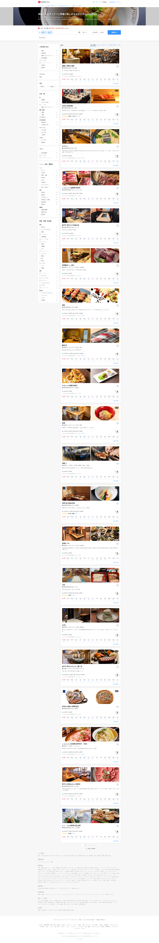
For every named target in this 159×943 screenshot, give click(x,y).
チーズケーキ (96, 873)
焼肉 (83, 867)
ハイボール (102, 894)
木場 (110, 855)
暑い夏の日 (40, 902)
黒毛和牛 (74, 888)
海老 (53, 888)
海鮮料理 (40, 869)
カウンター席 (55, 910)
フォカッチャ (77, 878)
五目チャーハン (46, 882)
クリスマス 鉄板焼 (59, 904)
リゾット (115, 875)
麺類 (92, 867)
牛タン (86, 869)
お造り (49, 869)
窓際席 (68, 910)
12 (117, 569)
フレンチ (103, 869)
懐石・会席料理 (116, 869)
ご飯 (46, 873)
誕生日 (68, 900)
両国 (69, 855)
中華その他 (84, 880)
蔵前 (107, 855)
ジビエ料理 (78, 880)
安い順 (118, 45)
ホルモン (45, 869)
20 (117, 210)
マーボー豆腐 (77, 875)
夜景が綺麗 (109, 902)
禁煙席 (60, 910)
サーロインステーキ (105, 878)
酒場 (76, 904)
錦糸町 (72, 855)
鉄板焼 (75, 873)
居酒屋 (42, 867)
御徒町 (99, 855)
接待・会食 (81, 900)
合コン (60, 900)
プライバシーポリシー (58, 919)
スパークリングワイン (94, 894)
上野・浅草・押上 (45, 855)
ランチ (44, 861)
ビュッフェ (90, 880)
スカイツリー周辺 (63, 855)
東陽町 (80, 855)
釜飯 (108, 880)
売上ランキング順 (101, 45)
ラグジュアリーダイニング (73, 902)
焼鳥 (54, 871)
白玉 (100, 880)
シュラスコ (73, 926)
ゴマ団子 (104, 880)
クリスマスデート (107, 900)
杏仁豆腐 (77, 871)
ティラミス (114, 871)
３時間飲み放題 (81, 904)
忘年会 (45, 902)
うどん (58, 869)
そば (91, 873)
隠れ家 (52, 904)
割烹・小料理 (109, 869)
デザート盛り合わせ (98, 875)
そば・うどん (41, 878)
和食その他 (87, 867)
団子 (45, 880)
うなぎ (62, 876)
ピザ (44, 875)
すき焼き (114, 873)
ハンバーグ (64, 875)
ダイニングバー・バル (43, 871)
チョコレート (68, 869)
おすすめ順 (92, 45)
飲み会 (86, 900)
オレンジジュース (70, 894)
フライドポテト (80, 869)
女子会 (64, 900)
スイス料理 (83, 875)
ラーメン (109, 873)
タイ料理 (42, 926)
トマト (69, 888)
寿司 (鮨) (74, 869)
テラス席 (49, 910)
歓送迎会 (46, 900)
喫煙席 (64, 910)
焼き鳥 (50, 871)
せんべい (55, 878)
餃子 (49, 873)
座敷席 (72, 910)
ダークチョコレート (59, 880)
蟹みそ (58, 876)
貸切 (65, 904)
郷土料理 (79, 867)
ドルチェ (67, 873)
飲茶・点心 (53, 876)
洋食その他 (63, 867)
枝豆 (78, 888)
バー (57, 873)
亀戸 (84, 855)
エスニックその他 (42, 876)
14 (117, 90)
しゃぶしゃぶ (81, 873)
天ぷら (48, 876)
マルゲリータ (49, 875)
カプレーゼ (113, 878)
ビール (58, 894)
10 (117, 290)
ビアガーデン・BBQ (71, 882)
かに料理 (54, 869)
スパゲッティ (91, 871)
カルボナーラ (74, 876)
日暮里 (103, 855)
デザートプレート (57, 875)
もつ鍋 (71, 873)
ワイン (54, 894)
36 (117, 810)
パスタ (62, 869)
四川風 (98, 878)
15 (117, 330)
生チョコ (87, 876)
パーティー (115, 902)
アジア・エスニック (71, 867)
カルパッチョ (41, 873)
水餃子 (118, 873)
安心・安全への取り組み (89, 919)
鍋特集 (104, 902)
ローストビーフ (83, 871)
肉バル (62, 926)
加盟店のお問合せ (100, 919)
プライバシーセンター (71, 919)
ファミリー (91, 900)
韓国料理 (87, 873)
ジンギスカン (68, 880)
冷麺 (91, 876)
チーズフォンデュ (108, 875)
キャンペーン (115, 900)
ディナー (40, 861)
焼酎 (39, 894)
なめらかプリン (50, 880)
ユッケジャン (90, 878)
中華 (57, 871)
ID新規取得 (112, 2)
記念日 (96, 900)
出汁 (109, 867)
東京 (39, 855)
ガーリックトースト (62, 878)
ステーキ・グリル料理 (64, 871)
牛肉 (62, 888)
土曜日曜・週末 (59, 902)
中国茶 (107, 894)
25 (117, 528)
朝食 (52, 861)
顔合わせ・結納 (74, 900)
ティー (48, 861)
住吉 (87, 855)
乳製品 (46, 888)
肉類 (43, 888)
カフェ (71, 878)
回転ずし (96, 880)
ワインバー (61, 873)
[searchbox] (59, 32)
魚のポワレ (40, 880)
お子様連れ (43, 910)
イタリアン (104, 867)
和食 (39, 867)
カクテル (112, 894)
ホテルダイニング (46, 904)
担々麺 (52, 882)
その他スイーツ (97, 867)
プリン (109, 876)
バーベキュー (77, 928)
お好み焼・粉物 (115, 876)
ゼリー (78, 882)
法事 (68, 904)
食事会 (86, 902)
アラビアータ (90, 875)
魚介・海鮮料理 (56, 867)
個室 (65, 902)
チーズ (56, 888)
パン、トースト (92, 869)
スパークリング (84, 894)
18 (117, 691)
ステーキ (40, 875)
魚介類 (39, 888)
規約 (80, 919)
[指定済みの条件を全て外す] (79, 32)
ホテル (39, 904)
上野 (51, 855)
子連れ (100, 902)
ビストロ (95, 876)
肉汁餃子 (40, 882)
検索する (114, 32)
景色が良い (95, 902)
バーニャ (64, 882)
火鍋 (95, 878)
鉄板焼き (106, 924)
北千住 (76, 855)
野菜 (50, 888)
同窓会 (56, 900)
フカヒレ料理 (103, 873)
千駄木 (95, 855)
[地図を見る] (117, 74)
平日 (54, 902)
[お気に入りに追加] (117, 66)
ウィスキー (77, 894)
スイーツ (50, 867)
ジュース (63, 894)
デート (100, 900)
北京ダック (67, 876)
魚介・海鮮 (87, 926)
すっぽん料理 (113, 880)
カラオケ (97, 871)
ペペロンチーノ (48, 878)
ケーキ (112, 867)
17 (117, 172)
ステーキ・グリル (114, 924)
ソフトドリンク (48, 894)
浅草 (54, 855)
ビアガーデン (114, 926)
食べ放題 (82, 902)
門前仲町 (91, 855)
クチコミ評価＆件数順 (111, 45)
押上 (57, 855)
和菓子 (98, 869)
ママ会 (90, 902)
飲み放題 (50, 902)
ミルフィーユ (81, 876)
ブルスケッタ (58, 882)
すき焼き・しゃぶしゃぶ (105, 871)
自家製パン (83, 878)
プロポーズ (51, 900)
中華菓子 (72, 871)
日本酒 (42, 894)
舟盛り (73, 880)
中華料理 (53, 873)
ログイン (118, 2)
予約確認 (104, 2)
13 (117, 130)
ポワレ (105, 876)
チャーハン (100, 876)
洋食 (46, 867)
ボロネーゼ (70, 875)
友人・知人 (40, 900)
